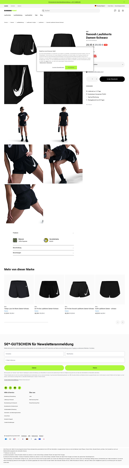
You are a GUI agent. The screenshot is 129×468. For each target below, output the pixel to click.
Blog (41, 15)
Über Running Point (33, 399)
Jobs (30, 396)
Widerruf (41, 435)
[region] (65, 59)
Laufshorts (41, 22)
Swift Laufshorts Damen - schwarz (105, 309)
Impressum (24, 435)
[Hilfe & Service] (115, 11)
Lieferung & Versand (9, 399)
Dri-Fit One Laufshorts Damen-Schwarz (47, 309)
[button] (118, 322)
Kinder (19, 6)
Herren (13, 6)
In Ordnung (71, 67)
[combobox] (70, 11)
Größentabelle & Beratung (10, 409)
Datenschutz (35, 435)
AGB (29, 435)
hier (47, 61)
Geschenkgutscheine (120, 6)
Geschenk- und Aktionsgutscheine (12, 412)
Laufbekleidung (18, 15)
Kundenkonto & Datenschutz (11, 406)
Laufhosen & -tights (31, 22)
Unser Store (110, 6)
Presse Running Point (34, 403)
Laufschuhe (7, 15)
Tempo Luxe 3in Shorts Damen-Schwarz (16, 309)
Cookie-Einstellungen (9, 422)
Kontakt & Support (8, 419)
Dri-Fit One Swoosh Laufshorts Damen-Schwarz (79, 309)
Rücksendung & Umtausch (10, 403)
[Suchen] (43, 11)
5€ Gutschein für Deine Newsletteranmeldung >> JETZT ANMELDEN (64, 2)
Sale (36, 15)
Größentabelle (89, 85)
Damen (6, 6)
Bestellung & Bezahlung (10, 396)
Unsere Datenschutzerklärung (11, 379)
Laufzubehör (28, 15)
